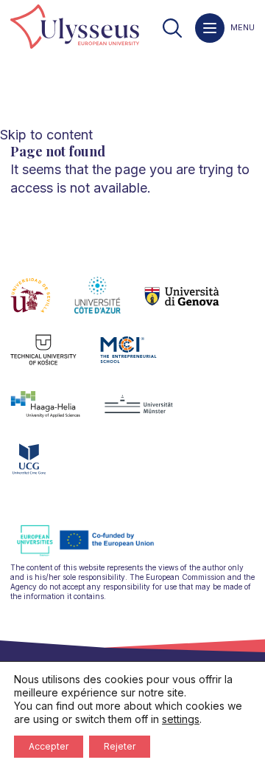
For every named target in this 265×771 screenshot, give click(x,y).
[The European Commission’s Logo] (96, 553)
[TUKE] (55, 358)
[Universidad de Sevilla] (42, 304)
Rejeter (119, 746)
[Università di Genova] (194, 304)
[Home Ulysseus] (74, 27)
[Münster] (150, 413)
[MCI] (140, 358)
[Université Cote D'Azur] (109, 304)
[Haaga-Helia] (57, 413)
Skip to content (46, 134)
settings (180, 719)
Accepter (48, 746)
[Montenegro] (41, 467)
